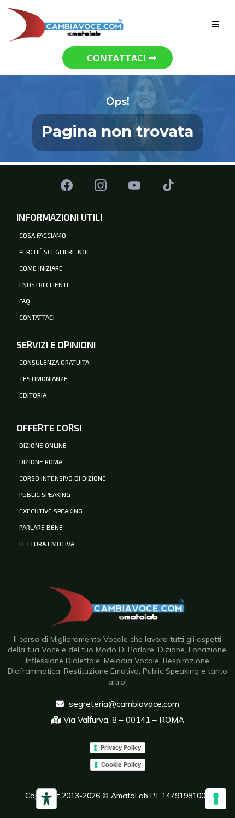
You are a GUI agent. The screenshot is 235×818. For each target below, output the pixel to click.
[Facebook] (67, 185)
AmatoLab (130, 796)
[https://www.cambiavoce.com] (66, 23)
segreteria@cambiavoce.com (124, 704)
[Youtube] (134, 185)
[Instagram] (101, 185)
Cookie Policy (121, 764)
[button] (215, 24)
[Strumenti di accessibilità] (46, 798)
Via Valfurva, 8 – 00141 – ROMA (123, 720)
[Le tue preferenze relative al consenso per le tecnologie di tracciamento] (215, 798)
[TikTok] (168, 185)
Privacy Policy (121, 747)
